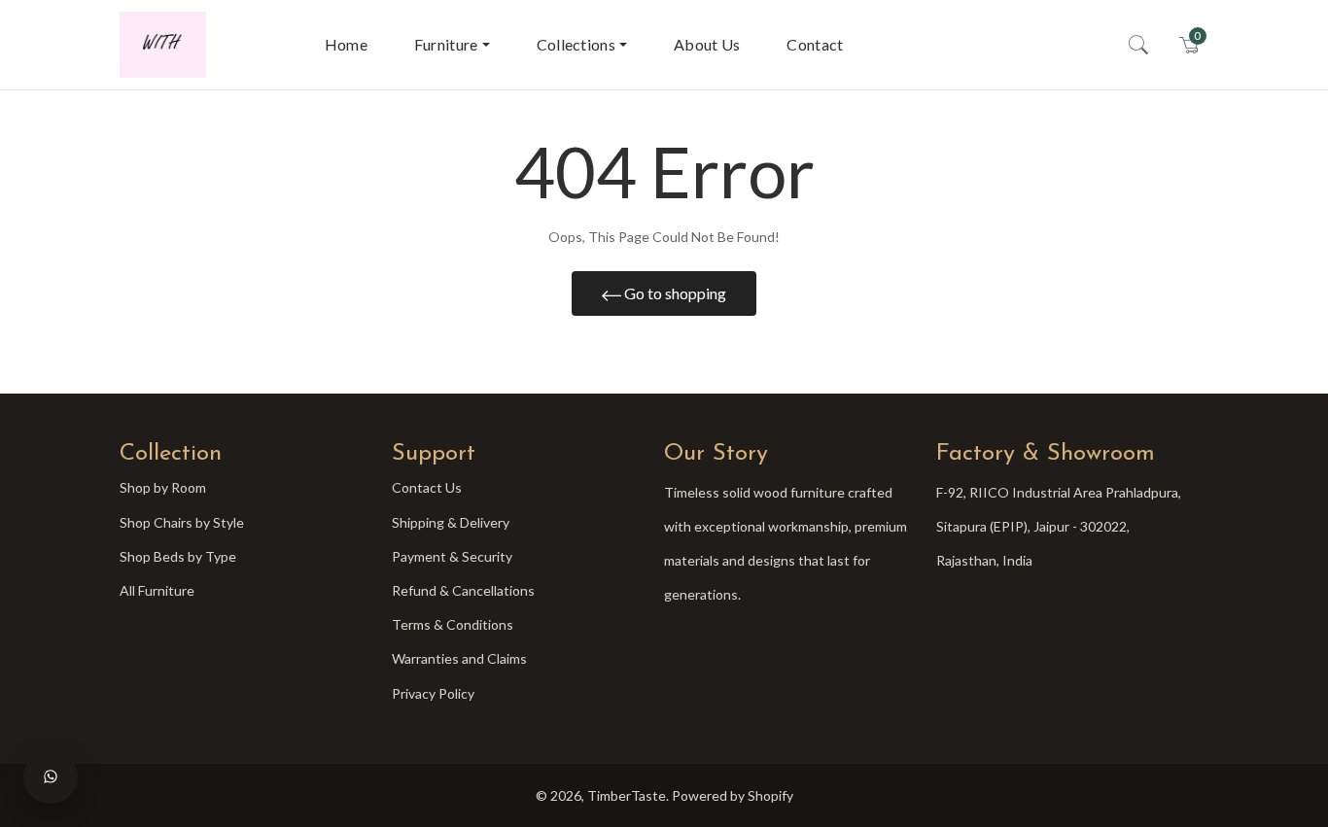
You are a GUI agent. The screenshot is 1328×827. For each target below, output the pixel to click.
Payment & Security (452, 556)
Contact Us (427, 487)
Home (346, 44)
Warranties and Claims (459, 658)
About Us (707, 44)
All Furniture (157, 590)
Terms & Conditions (452, 624)
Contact (814, 44)
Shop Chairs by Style (182, 522)
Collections (576, 44)
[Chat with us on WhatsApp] (50, 776)
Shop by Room (163, 487)
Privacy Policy (433, 693)
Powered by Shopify (732, 795)
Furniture (446, 44)
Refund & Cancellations (463, 590)
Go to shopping (673, 293)
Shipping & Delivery (450, 522)
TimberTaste (626, 795)
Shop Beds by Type (178, 556)
